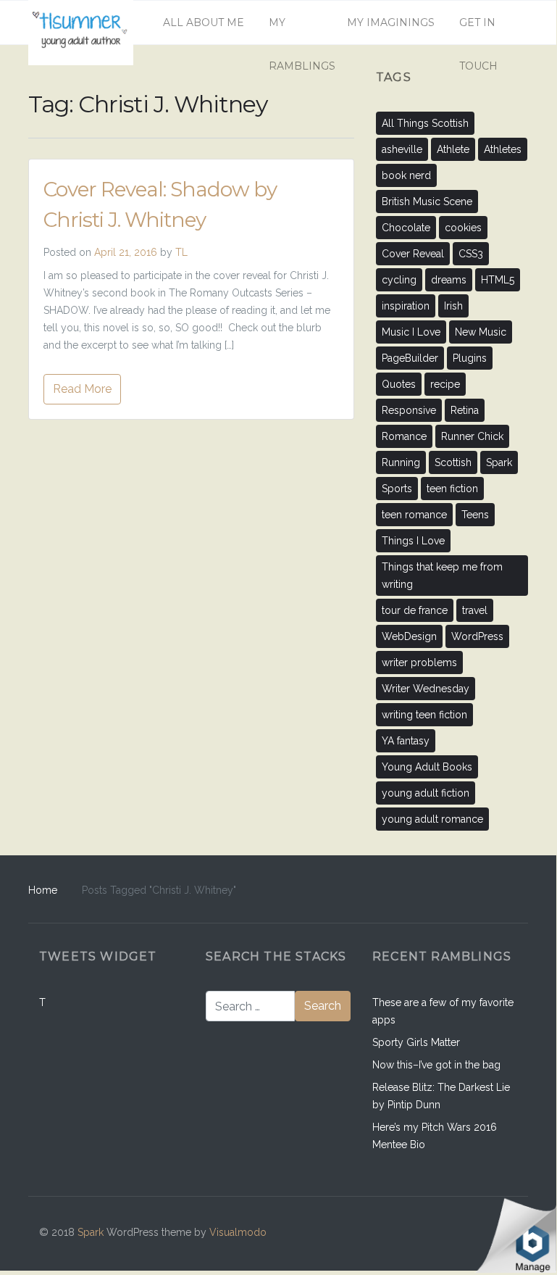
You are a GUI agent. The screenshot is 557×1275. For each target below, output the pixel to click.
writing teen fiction (424, 714)
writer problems (419, 662)
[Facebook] (410, 1233)
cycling (399, 280)
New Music (480, 332)
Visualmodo (238, 1232)
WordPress (477, 636)
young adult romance (432, 819)
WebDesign (409, 636)
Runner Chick (472, 436)
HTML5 (497, 280)
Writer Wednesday (425, 688)
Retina (465, 410)
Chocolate (406, 227)
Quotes (399, 384)
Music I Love (411, 332)
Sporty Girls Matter (416, 1042)
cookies (463, 227)
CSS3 (470, 253)
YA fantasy (406, 741)
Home (42, 890)
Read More (82, 389)
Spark (499, 462)
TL (181, 252)
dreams (448, 280)
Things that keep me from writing (442, 575)
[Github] (441, 1233)
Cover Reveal (413, 253)
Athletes (503, 149)
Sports (397, 488)
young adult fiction (425, 793)
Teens (475, 514)
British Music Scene (427, 201)
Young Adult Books (427, 767)
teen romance (414, 514)
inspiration (406, 306)
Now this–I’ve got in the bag (436, 1065)
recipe (445, 384)
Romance (404, 436)
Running (401, 462)
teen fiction (452, 488)
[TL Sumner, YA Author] (80, 22)
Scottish (453, 462)
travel (474, 610)
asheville (402, 149)
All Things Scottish (425, 123)
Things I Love (413, 541)
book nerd (406, 175)
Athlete (453, 149)
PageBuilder (410, 358)
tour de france (415, 610)
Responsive (409, 410)
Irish (453, 306)
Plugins (470, 358)
